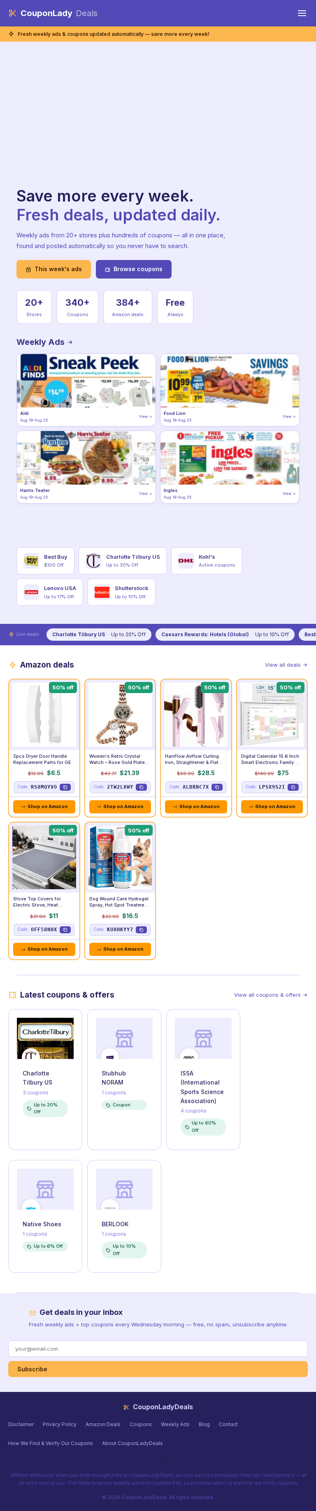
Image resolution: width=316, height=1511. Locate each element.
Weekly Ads (41, 342)
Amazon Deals (103, 1424)
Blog (204, 1424)
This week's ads (58, 268)
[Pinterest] (162, 1459)
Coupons (141, 1424)
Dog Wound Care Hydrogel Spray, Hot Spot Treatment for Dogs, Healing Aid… (119, 905)
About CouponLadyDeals (132, 1443)
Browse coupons (138, 268)
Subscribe (32, 1369)
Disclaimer (21, 1424)
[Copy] (65, 787)
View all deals (283, 664)
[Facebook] (154, 1459)
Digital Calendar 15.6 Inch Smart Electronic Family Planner (270, 762)
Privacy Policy (60, 1424)
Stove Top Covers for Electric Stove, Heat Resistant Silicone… (37, 905)
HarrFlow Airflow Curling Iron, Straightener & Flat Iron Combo (192, 762)
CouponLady (59, 13)
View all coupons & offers (267, 994)
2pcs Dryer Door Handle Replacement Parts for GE (42, 759)
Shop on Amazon (47, 806)
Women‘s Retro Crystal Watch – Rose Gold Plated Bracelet (118, 762)
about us (222, 1483)
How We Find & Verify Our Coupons (50, 1443)
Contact (228, 1424)
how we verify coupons (270, 1483)
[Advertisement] (127, 125)
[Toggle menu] (302, 13)
